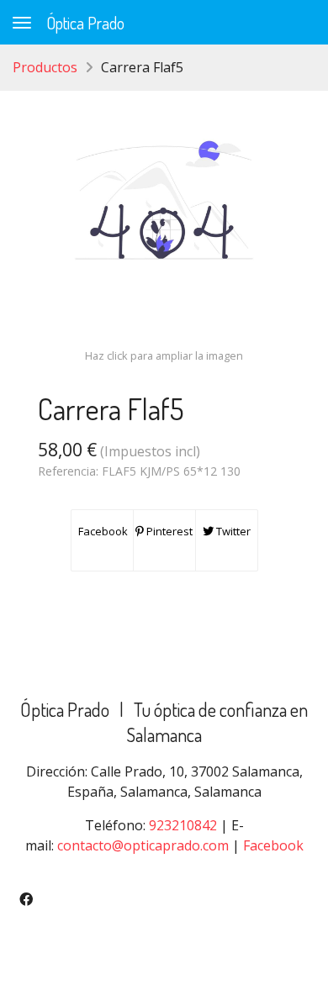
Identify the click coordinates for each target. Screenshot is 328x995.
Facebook (102, 531)
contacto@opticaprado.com (143, 845)
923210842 (183, 825)
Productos (45, 67)
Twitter (232, 531)
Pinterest (168, 531)
